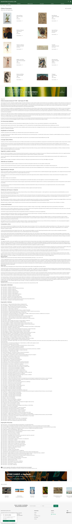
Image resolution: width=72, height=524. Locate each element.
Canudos (53, 44)
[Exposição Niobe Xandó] (36, 480)
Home (9, 3)
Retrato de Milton (20, 74)
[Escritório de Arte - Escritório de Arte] (5, 510)
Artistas (18, 3)
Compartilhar (69, 8)
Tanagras (53, 74)
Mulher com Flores (20, 59)
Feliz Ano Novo (55, 59)
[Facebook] (67, 512)
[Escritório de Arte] (8, 1)
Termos (35, 518)
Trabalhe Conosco (37, 515)
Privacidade (36, 517)
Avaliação (42, 3)
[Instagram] (70, 512)
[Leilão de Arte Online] (36, 96)
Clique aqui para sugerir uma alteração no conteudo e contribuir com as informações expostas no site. (20, 468)
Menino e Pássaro (20, 30)
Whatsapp (54, 514)
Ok (9, 520)
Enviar (56, 505)
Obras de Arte (30, 3)
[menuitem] (9, 4)
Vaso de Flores (19, 15)
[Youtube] (68, 512)
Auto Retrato (54, 15)
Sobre (35, 514)
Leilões (52, 3)
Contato (62, 3)
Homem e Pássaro (20, 44)
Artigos (35, 512)
